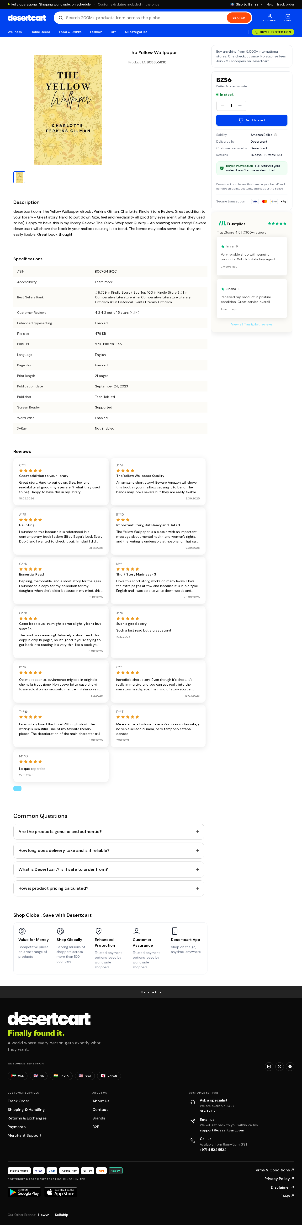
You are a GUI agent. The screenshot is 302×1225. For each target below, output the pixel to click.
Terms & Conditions (274, 1170)
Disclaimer (282, 1187)
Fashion (96, 32)
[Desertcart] (27, 18)
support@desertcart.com (222, 1130)
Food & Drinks (70, 32)
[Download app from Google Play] (24, 1192)
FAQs (287, 1195)
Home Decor (41, 32)
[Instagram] (269, 1066)
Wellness (15, 32)
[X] (279, 1066)
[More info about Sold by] (275, 135)
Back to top (151, 992)
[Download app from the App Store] (60, 1192)
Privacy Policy (279, 1178)
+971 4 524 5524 (213, 1149)
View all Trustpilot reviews (252, 324)
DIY (113, 32)
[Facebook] (290, 1066)
